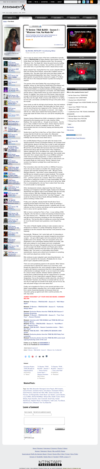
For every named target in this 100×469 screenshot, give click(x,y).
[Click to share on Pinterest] (32, 356)
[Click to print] (43, 356)
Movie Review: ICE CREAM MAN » (13, 135)
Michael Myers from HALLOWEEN (79, 116)
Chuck (50, 454)
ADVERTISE (44, 2)
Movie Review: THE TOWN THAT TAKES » (13, 214)
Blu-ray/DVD (57, 451)
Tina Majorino (45, 400)
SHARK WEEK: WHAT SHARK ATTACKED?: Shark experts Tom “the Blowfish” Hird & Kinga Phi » (11, 170)
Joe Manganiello (34, 394)
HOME (30, 2)
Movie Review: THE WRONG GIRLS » (13, 102)
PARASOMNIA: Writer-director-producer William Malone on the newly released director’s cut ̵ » (11, 124)
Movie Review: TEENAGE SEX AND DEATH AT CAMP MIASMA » (10, 130)
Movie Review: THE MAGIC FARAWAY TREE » (13, 77)
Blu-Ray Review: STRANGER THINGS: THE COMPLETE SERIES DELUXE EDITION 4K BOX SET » (11, 149)
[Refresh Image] (43, 428)
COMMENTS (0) (59, 44)
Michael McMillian (37, 396)
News (35, 448)
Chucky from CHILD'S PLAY (77, 100)
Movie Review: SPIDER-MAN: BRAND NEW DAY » (13, 156)
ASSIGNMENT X (44, 343)
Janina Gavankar (54, 392)
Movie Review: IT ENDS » (12, 83)
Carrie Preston (27, 390)
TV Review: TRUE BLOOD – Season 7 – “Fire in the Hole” (57, 368)
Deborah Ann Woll (38, 392)
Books (63, 451)
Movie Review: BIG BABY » (13, 142)
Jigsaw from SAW (74, 109)
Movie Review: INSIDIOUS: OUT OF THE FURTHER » (13, 64)
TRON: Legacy (64, 457)
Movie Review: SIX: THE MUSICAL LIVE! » (13, 89)
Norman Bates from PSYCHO (78, 118)
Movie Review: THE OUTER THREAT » (13, 220)
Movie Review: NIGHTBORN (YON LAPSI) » (13, 162)
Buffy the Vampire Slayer (39, 454)
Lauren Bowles (60, 394)
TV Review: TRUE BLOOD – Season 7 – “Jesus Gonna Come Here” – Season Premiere (43, 370)
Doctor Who (56, 454)
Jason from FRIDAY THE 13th (78, 107)
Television (44, 451)
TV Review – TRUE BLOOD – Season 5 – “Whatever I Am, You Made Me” (44, 350)
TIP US (36, 2)
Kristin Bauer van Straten (47, 394)
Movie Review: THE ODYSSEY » (13, 207)
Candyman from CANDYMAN (78, 97)
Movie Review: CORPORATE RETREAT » (12, 241)
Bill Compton (59, 388)
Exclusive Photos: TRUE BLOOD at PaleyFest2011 (29, 368)
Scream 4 (33, 457)
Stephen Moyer (35, 400)
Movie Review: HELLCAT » (12, 109)
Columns (54, 448)
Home (5, 21)
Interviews (47, 448)
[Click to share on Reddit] (36, 356)
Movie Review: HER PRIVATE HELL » (13, 194)
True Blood (61, 400)
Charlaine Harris (38, 390)
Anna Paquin (50, 388)
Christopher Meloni (57, 390)
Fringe (67, 454)
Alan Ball (29, 388)
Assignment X (34, 348)
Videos (65, 448)
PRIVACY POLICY (67, 468)
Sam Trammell (42, 398)
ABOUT (59, 2)
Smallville (40, 457)
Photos (60, 448)
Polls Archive (70, 130)
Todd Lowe (53, 400)
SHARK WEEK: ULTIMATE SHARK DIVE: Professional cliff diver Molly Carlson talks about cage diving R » (11, 177)
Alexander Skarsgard (39, 388)
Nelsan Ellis (47, 396)
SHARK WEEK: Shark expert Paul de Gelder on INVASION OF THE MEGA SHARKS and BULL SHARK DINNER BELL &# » (11, 190)
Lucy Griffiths (27, 396)
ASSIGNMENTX (44, 344)
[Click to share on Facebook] (25, 356)
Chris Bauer (47, 390)
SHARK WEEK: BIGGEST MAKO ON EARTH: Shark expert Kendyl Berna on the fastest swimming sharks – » (11, 183)
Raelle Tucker (56, 396)
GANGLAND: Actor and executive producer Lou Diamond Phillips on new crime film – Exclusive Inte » (11, 255)
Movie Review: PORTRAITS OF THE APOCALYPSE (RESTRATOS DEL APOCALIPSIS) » (11, 229)
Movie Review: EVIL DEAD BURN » (13, 233)
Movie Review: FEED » (14, 115)
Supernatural (26, 454)
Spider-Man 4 (48, 457)
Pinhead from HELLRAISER (77, 121)
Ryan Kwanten (32, 398)
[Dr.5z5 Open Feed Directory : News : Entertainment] (75, 138)
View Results (70, 127)
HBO (46, 392)
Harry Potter (74, 454)
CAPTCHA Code (29, 438)
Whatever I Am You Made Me (42, 402)
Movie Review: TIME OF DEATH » (13, 246)
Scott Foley (51, 398)
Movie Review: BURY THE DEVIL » (13, 69)
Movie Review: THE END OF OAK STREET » (14, 97)
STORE (53, 2)
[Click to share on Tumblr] (46, 356)
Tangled (55, 457)
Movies (37, 451)
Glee (63, 454)
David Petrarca (27, 392)
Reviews (40, 448)
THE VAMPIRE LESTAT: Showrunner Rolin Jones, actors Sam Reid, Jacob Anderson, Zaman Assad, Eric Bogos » (11, 203)
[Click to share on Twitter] (29, 356)
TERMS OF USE (77, 468)
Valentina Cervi (27, 402)
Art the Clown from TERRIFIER (78, 95)
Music (50, 451)
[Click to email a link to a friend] (40, 356)
